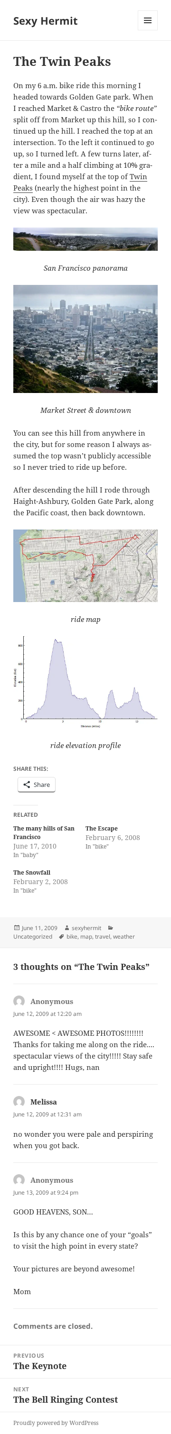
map (86, 936)
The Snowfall (31, 872)
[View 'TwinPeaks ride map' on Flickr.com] (85, 566)
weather (124, 936)
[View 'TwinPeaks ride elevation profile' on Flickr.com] (85, 682)
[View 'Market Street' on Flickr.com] (85, 339)
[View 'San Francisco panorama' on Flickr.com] (85, 239)
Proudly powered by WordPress (55, 1423)
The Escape (102, 828)
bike (71, 936)
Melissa (43, 1101)
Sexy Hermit (45, 20)
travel (102, 936)
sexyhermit (86, 928)
